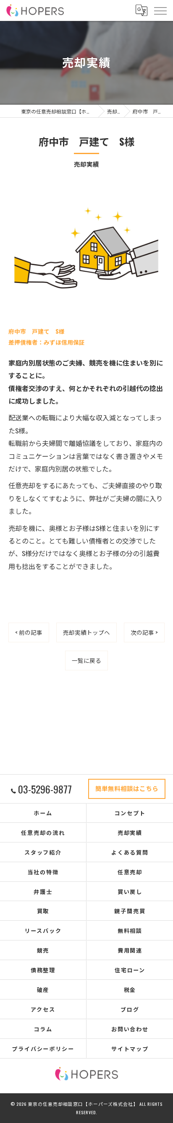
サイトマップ (130, 1048)
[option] (86, 245)
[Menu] (160, 10)
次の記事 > (144, 632)
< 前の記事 (28, 632)
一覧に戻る (86, 660)
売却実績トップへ (86, 632)
